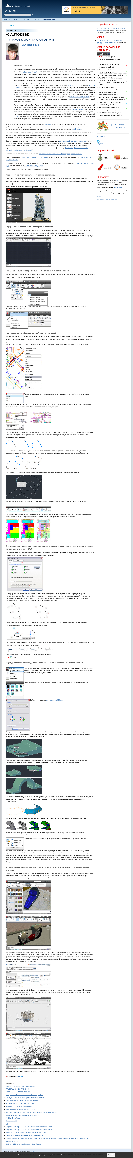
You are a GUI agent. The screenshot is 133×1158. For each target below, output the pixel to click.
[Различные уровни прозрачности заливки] (28, 530)
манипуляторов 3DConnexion (56, 700)
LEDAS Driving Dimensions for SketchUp (19, 150)
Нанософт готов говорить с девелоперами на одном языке (25, 1132)
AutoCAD (71, 85)
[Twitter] (21, 1076)
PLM (29, 72)
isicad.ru (119, 180)
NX (75, 148)
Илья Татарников (30, 45)
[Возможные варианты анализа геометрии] (28, 825)
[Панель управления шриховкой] (28, 509)
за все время (110, 57)
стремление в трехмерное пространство (34, 157)
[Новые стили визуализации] (15, 690)
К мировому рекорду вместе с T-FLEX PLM (20, 1109)
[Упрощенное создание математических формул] (29, 649)
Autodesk (48, 124)
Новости (7, 19)
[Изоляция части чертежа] (28, 417)
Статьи (16, 19)
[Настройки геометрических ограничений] (25, 574)
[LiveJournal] (23, 1076)
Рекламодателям (49, 19)
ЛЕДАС (16, 116)
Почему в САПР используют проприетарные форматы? (25, 1098)
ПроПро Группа (78, 109)
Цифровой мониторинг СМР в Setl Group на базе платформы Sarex (29, 1127)
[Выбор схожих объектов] (24, 368)
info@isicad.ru (118, 187)
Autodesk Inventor (82, 148)
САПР (25, 72)
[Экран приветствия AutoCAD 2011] (28, 205)
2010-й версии (76, 129)
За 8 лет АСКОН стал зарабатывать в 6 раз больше (23, 1144)
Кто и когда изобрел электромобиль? (111, 75)
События (36, 19)
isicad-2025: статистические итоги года (19, 1106)
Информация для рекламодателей (107, 199)
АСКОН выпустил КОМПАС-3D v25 (18, 1092)
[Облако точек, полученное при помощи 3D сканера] (28, 1014)
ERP (35, 72)
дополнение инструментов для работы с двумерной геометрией (60, 154)
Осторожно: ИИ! (11, 1121)
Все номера (101, 136)
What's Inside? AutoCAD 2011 (79, 97)
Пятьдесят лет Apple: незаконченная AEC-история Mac (24, 1095)
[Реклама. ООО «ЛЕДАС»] (95, 10)
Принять (111, 1155)
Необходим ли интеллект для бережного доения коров (24, 1135)
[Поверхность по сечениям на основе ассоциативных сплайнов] (24, 810)
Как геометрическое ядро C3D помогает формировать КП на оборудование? (31, 1112)
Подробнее (100, 196)
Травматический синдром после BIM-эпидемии (22, 1101)
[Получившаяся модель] (24, 786)
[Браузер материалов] (28, 897)
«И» (7, 1124)
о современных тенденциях (33, 166)
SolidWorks (69, 148)
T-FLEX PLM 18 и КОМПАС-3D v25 (17, 1089)
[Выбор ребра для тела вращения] (24, 771)
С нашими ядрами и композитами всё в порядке (22, 1115)
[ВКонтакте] (19, 1076)
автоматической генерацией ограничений (73, 141)
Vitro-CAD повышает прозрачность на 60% (20, 1103)
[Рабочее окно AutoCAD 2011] (28, 252)
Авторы (26, 19)
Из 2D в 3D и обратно (13, 1118)
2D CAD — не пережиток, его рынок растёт (20, 1086)
